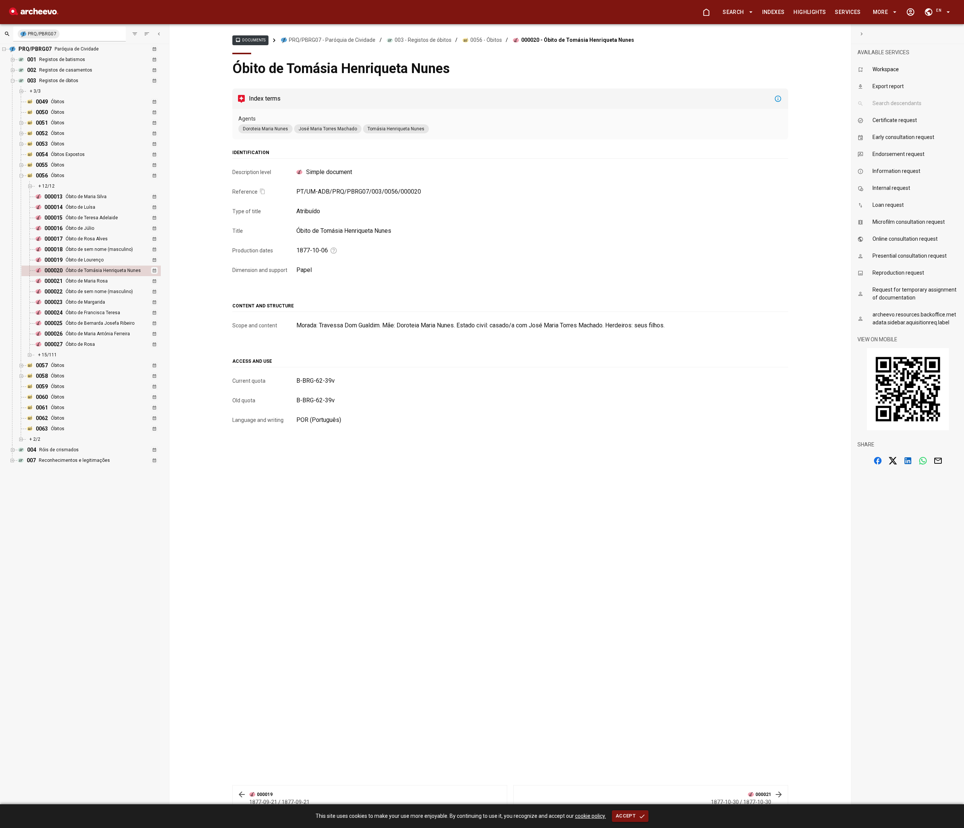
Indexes (773, 12)
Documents (250, 40)
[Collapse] (159, 34)
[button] (736, 12)
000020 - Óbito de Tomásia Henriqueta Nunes (577, 40)
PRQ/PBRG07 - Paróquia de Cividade (332, 40)
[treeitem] (99, 271)
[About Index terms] (778, 98)
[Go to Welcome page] (706, 12)
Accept (626, 816)
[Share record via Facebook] (877, 460)
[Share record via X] (892, 460)
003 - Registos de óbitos (423, 40)
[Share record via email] (938, 460)
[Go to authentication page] (910, 12)
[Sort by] (135, 34)
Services (847, 12)
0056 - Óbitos (486, 40)
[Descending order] (147, 34)
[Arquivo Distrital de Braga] (33, 13)
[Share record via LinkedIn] (907, 460)
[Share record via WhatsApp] (922, 460)
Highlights (809, 12)
